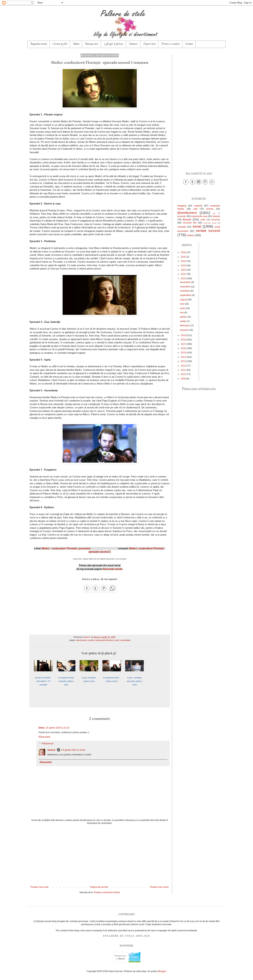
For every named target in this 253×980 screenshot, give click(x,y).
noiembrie (185, 286)
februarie (185, 325)
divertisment (81, 640)
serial (116, 640)
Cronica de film (59, 44)
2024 (184, 261)
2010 (184, 374)
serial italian (125, 640)
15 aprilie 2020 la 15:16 (57, 727)
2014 (184, 357)
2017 (184, 344)
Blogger (162, 971)
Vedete (76, 44)
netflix (202, 220)
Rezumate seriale (38, 44)
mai (182, 312)
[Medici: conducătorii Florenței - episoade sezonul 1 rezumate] (87, 591)
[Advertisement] (100, 855)
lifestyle (187, 219)
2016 (184, 348)
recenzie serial (210, 223)
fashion (216, 216)
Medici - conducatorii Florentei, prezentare (66, 548)
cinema (210, 209)
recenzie (215, 219)
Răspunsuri (48, 743)
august (183, 299)
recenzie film (190, 222)
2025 (184, 257)
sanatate (181, 227)
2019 (184, 335)
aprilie (183, 317)
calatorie (198, 205)
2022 (184, 270)
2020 (184, 278)
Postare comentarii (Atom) (107, 892)
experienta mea (199, 216)
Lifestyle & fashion (113, 44)
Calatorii (133, 44)
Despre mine (149, 44)
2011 (184, 370)
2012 (184, 365)
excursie (181, 216)
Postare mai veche (159, 887)
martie (183, 321)
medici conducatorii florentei (100, 640)
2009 (184, 378)
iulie (182, 304)
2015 (184, 352)
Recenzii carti (91, 44)
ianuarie (184, 330)
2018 (184, 339)
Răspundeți (44, 737)
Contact (189, 44)
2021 (184, 274)
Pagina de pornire (99, 887)
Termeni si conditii (170, 44)
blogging (181, 205)
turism (190, 235)
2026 (184, 252)
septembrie (186, 295)
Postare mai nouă (39, 887)
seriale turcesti (208, 231)
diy (214, 213)
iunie (183, 308)
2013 (184, 361)
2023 (184, 265)
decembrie (185, 282)
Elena (41, 727)
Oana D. (51, 750)
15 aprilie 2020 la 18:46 (73, 750)
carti (195, 209)
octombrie (185, 291)
